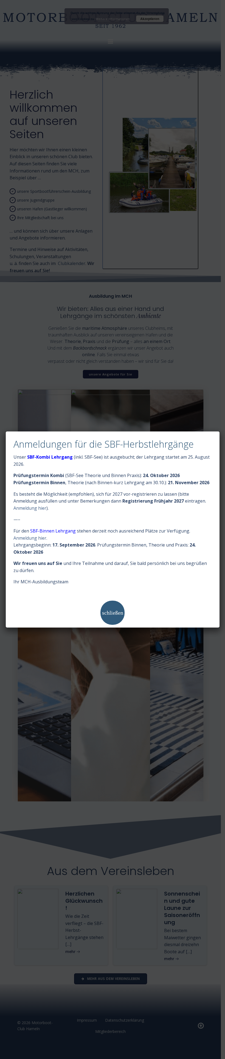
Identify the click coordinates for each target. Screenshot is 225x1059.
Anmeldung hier (29, 508)
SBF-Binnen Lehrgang (53, 531)
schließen (112, 613)
